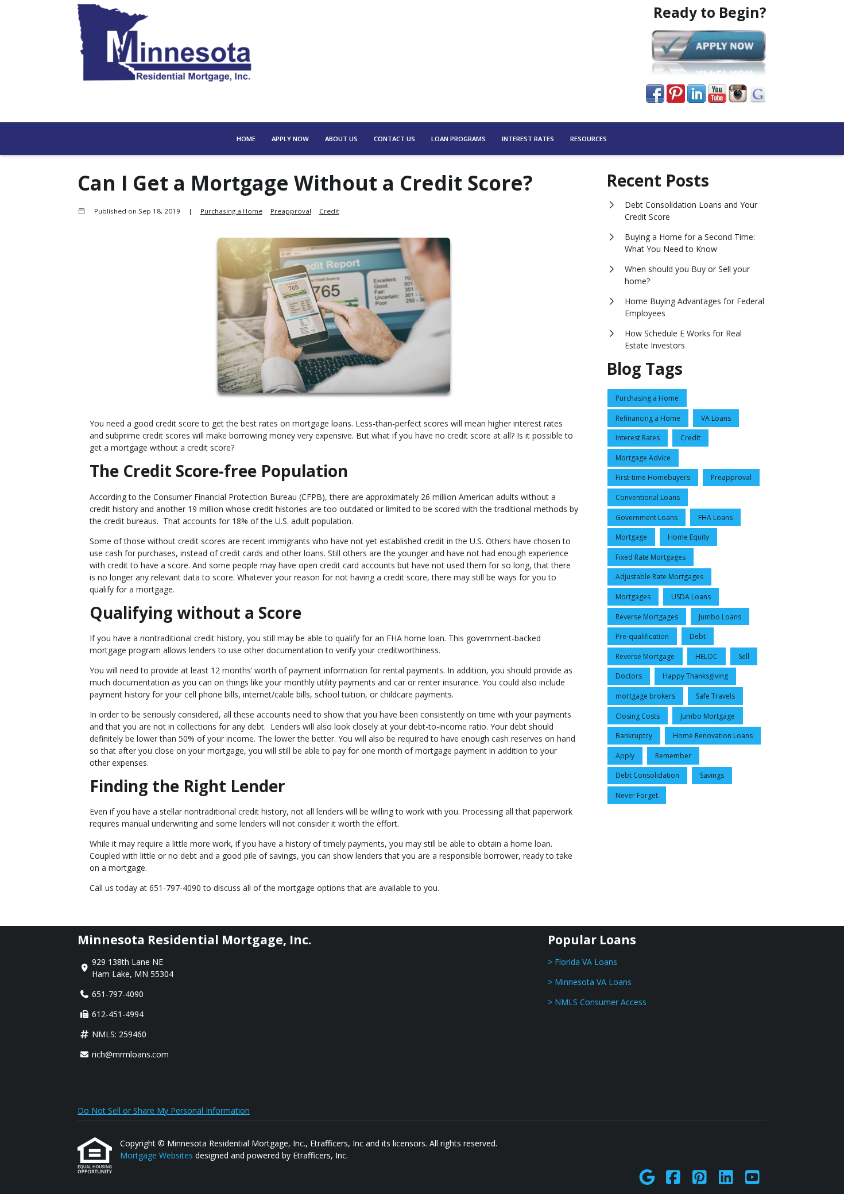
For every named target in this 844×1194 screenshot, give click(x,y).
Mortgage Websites (157, 1155)
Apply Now (290, 138)
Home (246, 138)
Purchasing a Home (231, 211)
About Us (341, 138)
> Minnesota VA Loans (590, 981)
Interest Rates (528, 138)
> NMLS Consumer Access (597, 1002)
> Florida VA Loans (582, 961)
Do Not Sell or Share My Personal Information (164, 1110)
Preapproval (290, 211)
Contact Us (394, 138)
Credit (329, 211)
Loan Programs (458, 138)
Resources (588, 138)
